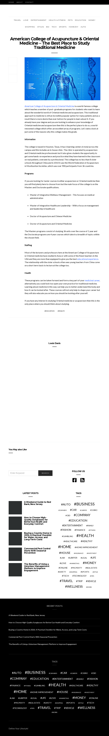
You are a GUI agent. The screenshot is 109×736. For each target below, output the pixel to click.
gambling (68, 536)
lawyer (73, 558)
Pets (70, 20)
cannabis (63, 510)
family (90, 525)
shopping (73, 572)
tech (66, 576)
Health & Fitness (57, 20)
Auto (83, 27)
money (90, 563)
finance (80, 530)
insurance (79, 553)
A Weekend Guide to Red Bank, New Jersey (37, 503)
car (74, 509)
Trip (80, 581)
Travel (17, 20)
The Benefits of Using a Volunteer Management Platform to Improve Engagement (36, 567)
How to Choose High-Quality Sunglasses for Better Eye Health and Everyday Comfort (36, 520)
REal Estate (92, 568)
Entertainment (38, 20)
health (62, 311)
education (49, 311)
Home (11, 2)
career (84, 510)
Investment (92, 553)
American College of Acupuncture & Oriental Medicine (49, 106)
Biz (47, 27)
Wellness (75, 586)
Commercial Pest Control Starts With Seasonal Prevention (37, 550)
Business (85, 504)
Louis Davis (54, 343)
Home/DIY (73, 27)
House (65, 553)
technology (80, 576)
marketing (75, 563)
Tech (54, 27)
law (63, 558)
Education (80, 20)
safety (62, 572)
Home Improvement (87, 547)
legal (84, 558)
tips (92, 576)
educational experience (87, 259)
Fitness (92, 530)
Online (64, 568)
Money (92, 20)
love (63, 563)
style (96, 572)
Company (83, 515)
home (65, 546)
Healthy (87, 541)
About (19, 2)
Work (89, 587)
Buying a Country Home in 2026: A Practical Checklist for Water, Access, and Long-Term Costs (38, 536)
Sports (62, 27)
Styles (40, 27)
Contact (29, 2)
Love (25, 20)
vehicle (91, 581)
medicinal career (92, 280)
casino (94, 510)
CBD (68, 515)
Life (94, 557)
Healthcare (71, 541)
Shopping (30, 27)
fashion (66, 530)
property (77, 568)
